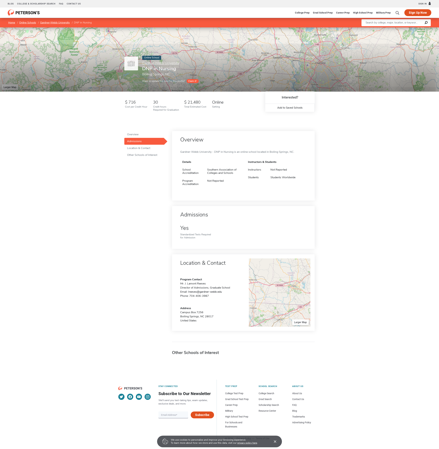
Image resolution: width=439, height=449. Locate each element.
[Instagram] (148, 397)
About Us (297, 393)
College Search (266, 393)
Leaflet (399, 29)
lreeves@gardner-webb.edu (205, 292)
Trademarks (298, 416)
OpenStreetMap (415, 29)
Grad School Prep (323, 12)
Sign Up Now (418, 12)
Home (11, 22)
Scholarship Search (269, 405)
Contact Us (298, 399)
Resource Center (267, 410)
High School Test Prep (236, 416)
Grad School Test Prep (237, 399)
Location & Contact (138, 148)
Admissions (134, 141)
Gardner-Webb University (55, 22)
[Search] (397, 12)
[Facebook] (130, 397)
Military (229, 410)
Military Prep (383, 12)
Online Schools (27, 22)
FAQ (61, 4)
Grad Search (265, 399)
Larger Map (10, 87)
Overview (133, 134)
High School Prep (363, 12)
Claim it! (192, 81)
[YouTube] (139, 397)
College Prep (302, 12)
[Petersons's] (24, 13)
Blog (11, 4)
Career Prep (343, 12)
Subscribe (202, 415)
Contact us (74, 4)
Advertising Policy (301, 422)
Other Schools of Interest (142, 155)
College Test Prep (234, 393)
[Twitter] (121, 397)
